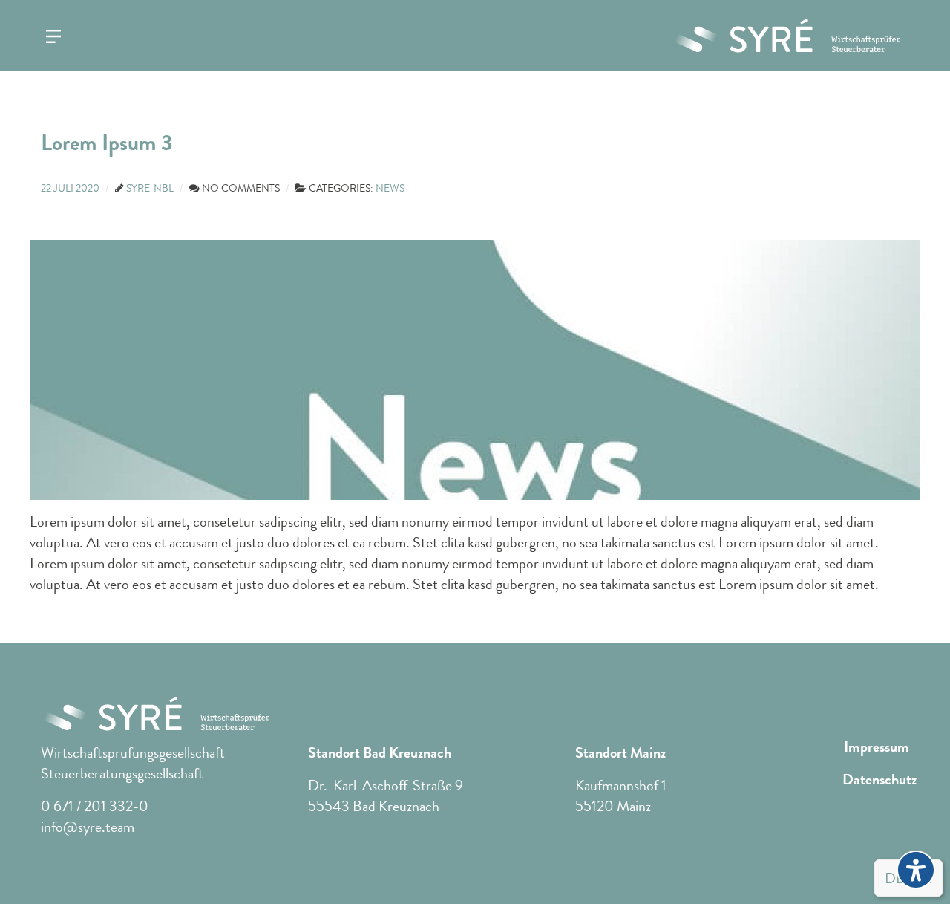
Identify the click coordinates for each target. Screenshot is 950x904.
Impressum (876, 747)
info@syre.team (87, 827)
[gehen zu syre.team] (787, 36)
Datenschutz (879, 780)
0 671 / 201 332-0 (94, 806)
